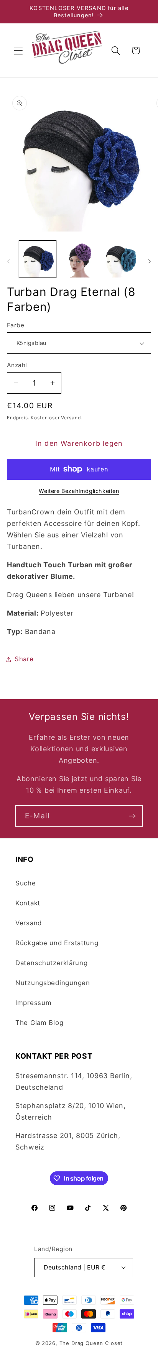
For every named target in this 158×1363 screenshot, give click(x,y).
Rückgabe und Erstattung (57, 943)
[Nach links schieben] (8, 261)
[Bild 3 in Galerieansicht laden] (120, 259)
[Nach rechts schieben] (149, 261)
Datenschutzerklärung (51, 963)
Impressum (33, 1003)
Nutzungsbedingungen (52, 983)
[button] (18, 50)
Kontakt (27, 903)
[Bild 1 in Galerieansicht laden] (37, 259)
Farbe (15, 325)
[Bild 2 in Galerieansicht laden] (79, 259)
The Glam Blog (39, 1022)
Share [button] (24, 659)
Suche (25, 883)
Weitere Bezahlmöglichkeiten (79, 491)
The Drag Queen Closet (91, 1343)
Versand (28, 923)
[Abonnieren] (132, 816)
